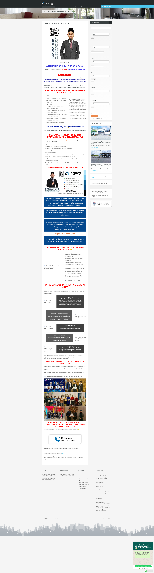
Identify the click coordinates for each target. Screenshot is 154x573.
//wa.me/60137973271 (106, 507)
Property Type (94, 72)
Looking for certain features (97, 118)
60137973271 (108, 6)
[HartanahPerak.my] (48, 4)
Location (92, 58)
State (92, 43)
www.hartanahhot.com (83, 486)
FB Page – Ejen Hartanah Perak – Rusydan (86, 474)
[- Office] (101, 77)
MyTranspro (110, 518)
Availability (93, 87)
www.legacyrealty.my (82, 476)
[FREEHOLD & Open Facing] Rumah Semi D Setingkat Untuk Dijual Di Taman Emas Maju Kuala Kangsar (101, 142)
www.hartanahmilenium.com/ (84, 478)
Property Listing (72, 6)
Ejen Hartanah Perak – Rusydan (104, 505)
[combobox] (92, 38)
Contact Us (97, 6)
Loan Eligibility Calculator (83, 6)
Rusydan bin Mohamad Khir (100, 502)
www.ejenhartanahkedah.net (84, 484)
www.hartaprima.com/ (83, 480)
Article (91, 6)
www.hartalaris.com (82, 488)
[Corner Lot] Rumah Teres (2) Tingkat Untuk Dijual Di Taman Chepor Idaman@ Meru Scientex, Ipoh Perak (101, 166)
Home (66, 6)
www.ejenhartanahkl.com (83, 482)
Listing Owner (93, 100)
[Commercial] (101, 75)
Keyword (93, 25)
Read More (107, 145)
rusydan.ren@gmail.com (102, 509)
